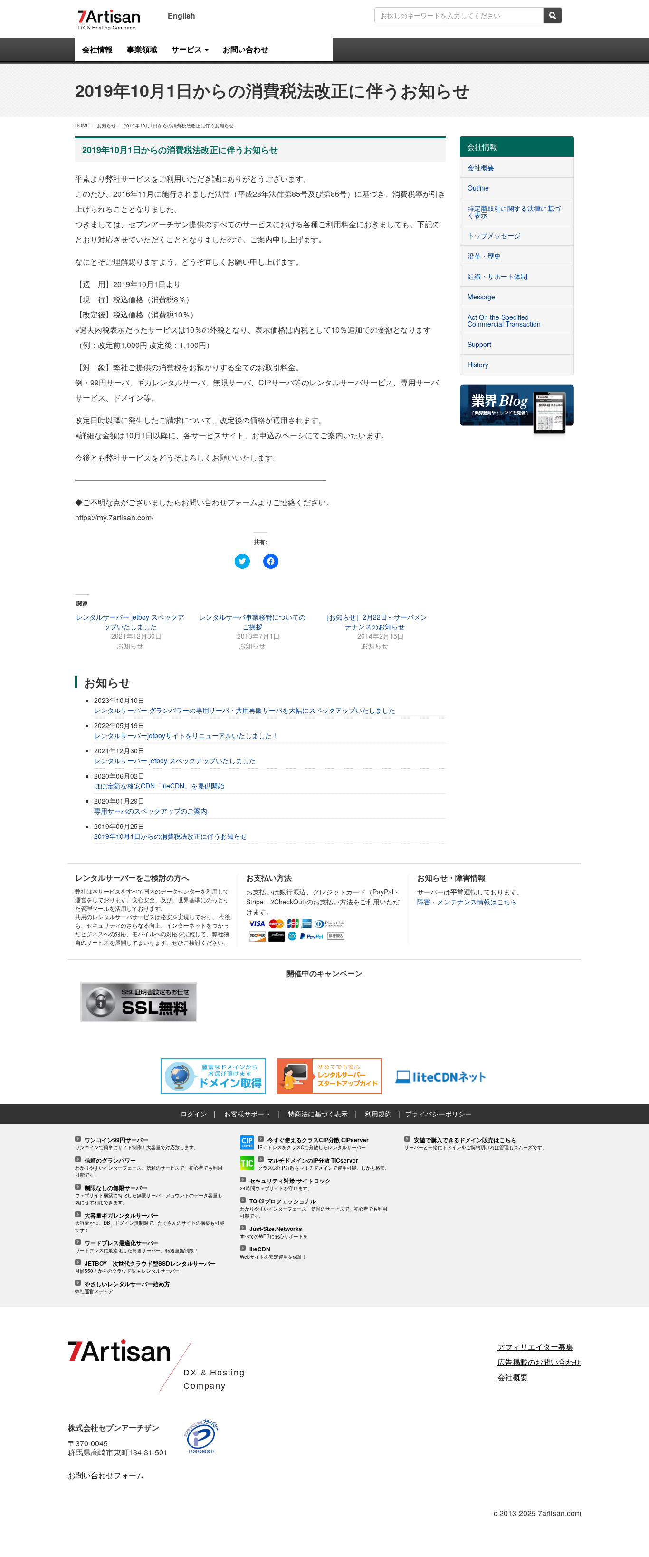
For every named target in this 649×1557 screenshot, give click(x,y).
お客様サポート (247, 1113)
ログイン (194, 1113)
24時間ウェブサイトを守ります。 (285, 1185)
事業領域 (142, 49)
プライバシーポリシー (438, 1113)
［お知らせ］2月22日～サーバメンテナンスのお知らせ (375, 621)
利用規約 (378, 1113)
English (181, 15)
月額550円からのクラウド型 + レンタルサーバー (145, 1267)
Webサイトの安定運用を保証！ (273, 1253)
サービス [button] (188, 49)
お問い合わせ (245, 49)
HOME (82, 125)
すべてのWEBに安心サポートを (274, 1233)
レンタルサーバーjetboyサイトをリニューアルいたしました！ (186, 735)
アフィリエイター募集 (535, 1346)
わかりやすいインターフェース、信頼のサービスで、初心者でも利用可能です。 (148, 1167)
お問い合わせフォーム (106, 1475)
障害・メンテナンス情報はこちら (467, 901)
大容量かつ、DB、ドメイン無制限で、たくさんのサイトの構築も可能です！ (149, 1222)
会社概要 (512, 1377)
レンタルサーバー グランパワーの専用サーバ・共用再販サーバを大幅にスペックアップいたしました (244, 710)
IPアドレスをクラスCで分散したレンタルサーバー (313, 1144)
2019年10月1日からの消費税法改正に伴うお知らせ (179, 125)
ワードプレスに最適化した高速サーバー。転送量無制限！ (137, 1247)
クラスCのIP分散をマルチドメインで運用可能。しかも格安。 (324, 1164)
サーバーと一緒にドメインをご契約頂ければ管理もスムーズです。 (475, 1144)
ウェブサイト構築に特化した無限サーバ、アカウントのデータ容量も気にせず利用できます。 (148, 1195)
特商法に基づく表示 (318, 1113)
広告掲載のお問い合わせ (539, 1361)
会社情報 (97, 49)
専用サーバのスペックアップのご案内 (150, 811)
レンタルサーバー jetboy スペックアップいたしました (130, 621)
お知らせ (106, 125)
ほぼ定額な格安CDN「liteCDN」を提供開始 (159, 785)
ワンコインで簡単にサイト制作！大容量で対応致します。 (137, 1144)
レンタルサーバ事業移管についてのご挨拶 (252, 621)
